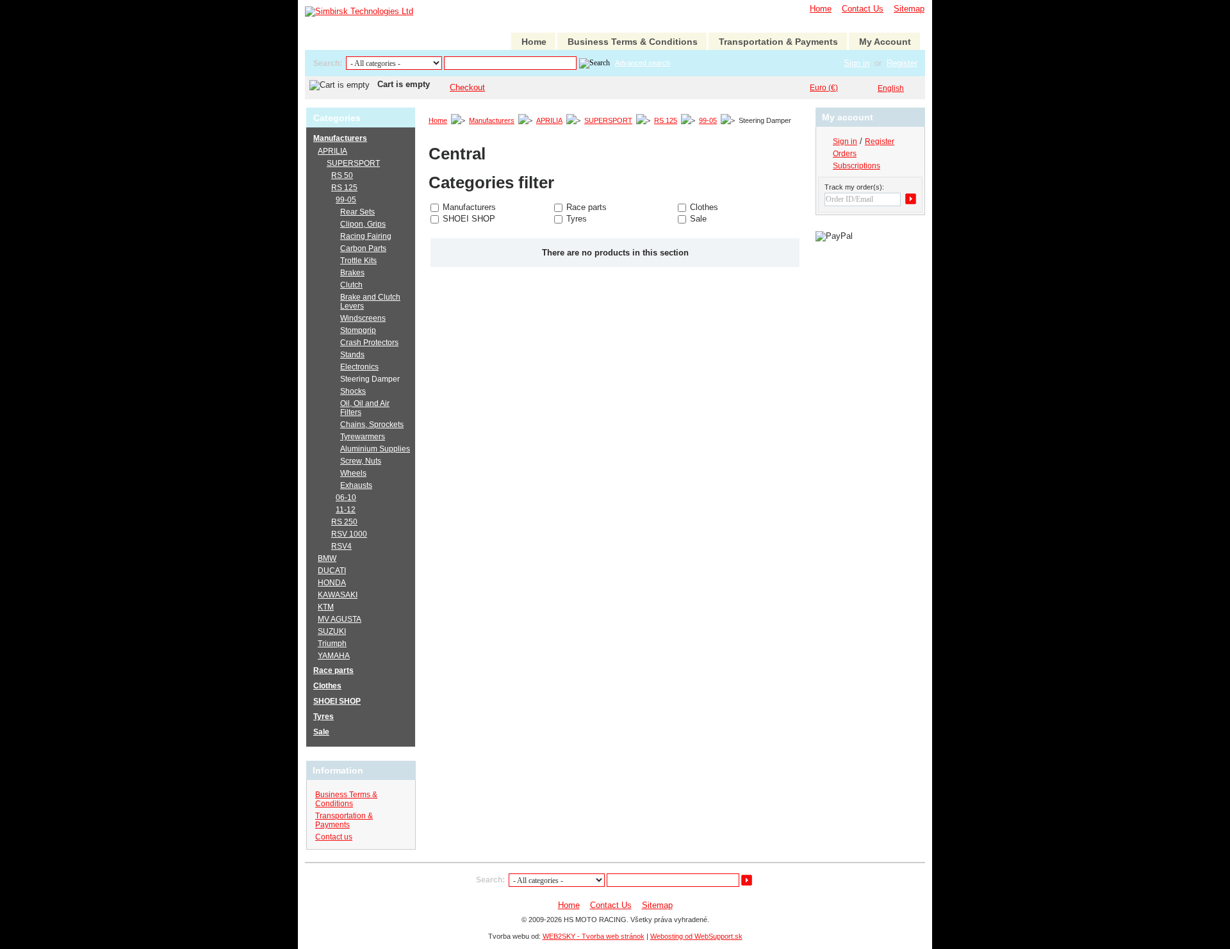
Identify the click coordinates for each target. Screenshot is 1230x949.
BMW (327, 558)
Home (821, 8)
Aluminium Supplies (375, 448)
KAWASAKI (337, 594)
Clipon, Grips (363, 224)
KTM (326, 607)
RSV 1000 (349, 534)
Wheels (353, 473)
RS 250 (344, 521)
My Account (885, 41)
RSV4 (341, 546)
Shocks (353, 391)
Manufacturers (491, 120)
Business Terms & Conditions (633, 41)
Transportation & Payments (778, 41)
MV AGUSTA (339, 619)
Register (902, 63)
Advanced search (642, 63)
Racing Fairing (365, 236)
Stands (352, 354)
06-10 (346, 497)
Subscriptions (856, 165)
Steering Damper (370, 379)
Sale (698, 218)
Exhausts (356, 485)
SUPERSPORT (608, 120)
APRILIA (549, 120)
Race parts (586, 207)
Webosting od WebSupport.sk (696, 936)
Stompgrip (358, 330)
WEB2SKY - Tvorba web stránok (593, 936)
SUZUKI (332, 631)
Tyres (576, 218)
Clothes (704, 207)
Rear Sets (357, 211)
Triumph (332, 643)
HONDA (332, 582)
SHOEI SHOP (469, 218)
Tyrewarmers (362, 436)
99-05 (708, 120)
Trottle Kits (358, 260)
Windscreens (363, 318)
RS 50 (342, 175)
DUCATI (332, 570)
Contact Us (862, 8)
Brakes (352, 272)
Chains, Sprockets (372, 424)
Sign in (856, 63)
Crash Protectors (369, 342)
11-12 (346, 509)
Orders (845, 153)
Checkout (467, 87)
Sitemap (909, 8)
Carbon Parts (363, 248)
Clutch (351, 284)
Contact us (333, 836)
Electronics (359, 366)
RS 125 (665, 120)
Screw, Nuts (360, 461)
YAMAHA (334, 655)
